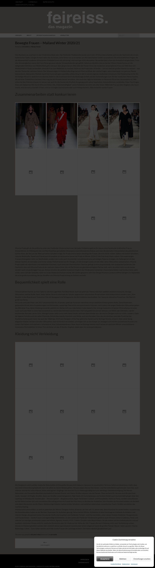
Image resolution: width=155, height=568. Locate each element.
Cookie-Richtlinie (116, 564)
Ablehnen (122, 559)
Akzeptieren (104, 559)
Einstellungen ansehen (142, 559)
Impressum (134, 564)
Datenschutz (126, 564)
